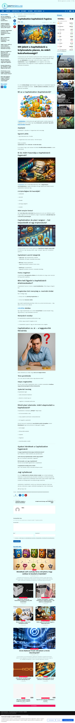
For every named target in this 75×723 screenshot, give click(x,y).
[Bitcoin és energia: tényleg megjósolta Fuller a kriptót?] (23, 691)
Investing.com (63, 51)
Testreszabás (51, 720)
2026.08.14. (33, 654)
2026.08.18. (33, 575)
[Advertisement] (36, 75)
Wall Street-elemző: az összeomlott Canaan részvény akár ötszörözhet (23, 600)
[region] (37, 719)
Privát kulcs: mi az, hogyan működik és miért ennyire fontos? (6, 72)
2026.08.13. (24, 625)
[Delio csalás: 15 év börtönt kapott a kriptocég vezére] (45, 613)
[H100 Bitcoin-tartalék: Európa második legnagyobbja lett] (23, 669)
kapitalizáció (21, 184)
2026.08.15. (24, 702)
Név (14, 533)
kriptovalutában (21, 124)
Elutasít (58, 720)
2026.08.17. (46, 603)
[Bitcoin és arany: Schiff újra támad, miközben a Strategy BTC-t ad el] (45, 669)
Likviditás (21, 308)
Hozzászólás (16, 522)
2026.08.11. (24, 681)
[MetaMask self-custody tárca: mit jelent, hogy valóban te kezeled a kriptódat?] (34, 559)
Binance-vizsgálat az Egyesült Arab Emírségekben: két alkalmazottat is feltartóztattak (6, 54)
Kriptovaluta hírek (22, 16)
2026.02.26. (23, 23)
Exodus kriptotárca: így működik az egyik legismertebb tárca (6, 67)
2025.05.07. (24, 603)
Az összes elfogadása (68, 720)
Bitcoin (34, 569)
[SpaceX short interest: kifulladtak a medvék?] (45, 691)
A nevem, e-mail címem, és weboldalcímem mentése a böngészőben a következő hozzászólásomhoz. (35, 538)
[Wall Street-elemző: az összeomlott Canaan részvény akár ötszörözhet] (23, 590)
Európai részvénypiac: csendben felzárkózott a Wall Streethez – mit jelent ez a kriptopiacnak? (45, 600)
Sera (22, 21)
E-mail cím (37, 533)
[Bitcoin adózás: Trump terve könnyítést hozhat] (23, 613)
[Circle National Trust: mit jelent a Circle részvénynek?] (34, 638)
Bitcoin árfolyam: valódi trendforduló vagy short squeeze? (6, 61)
